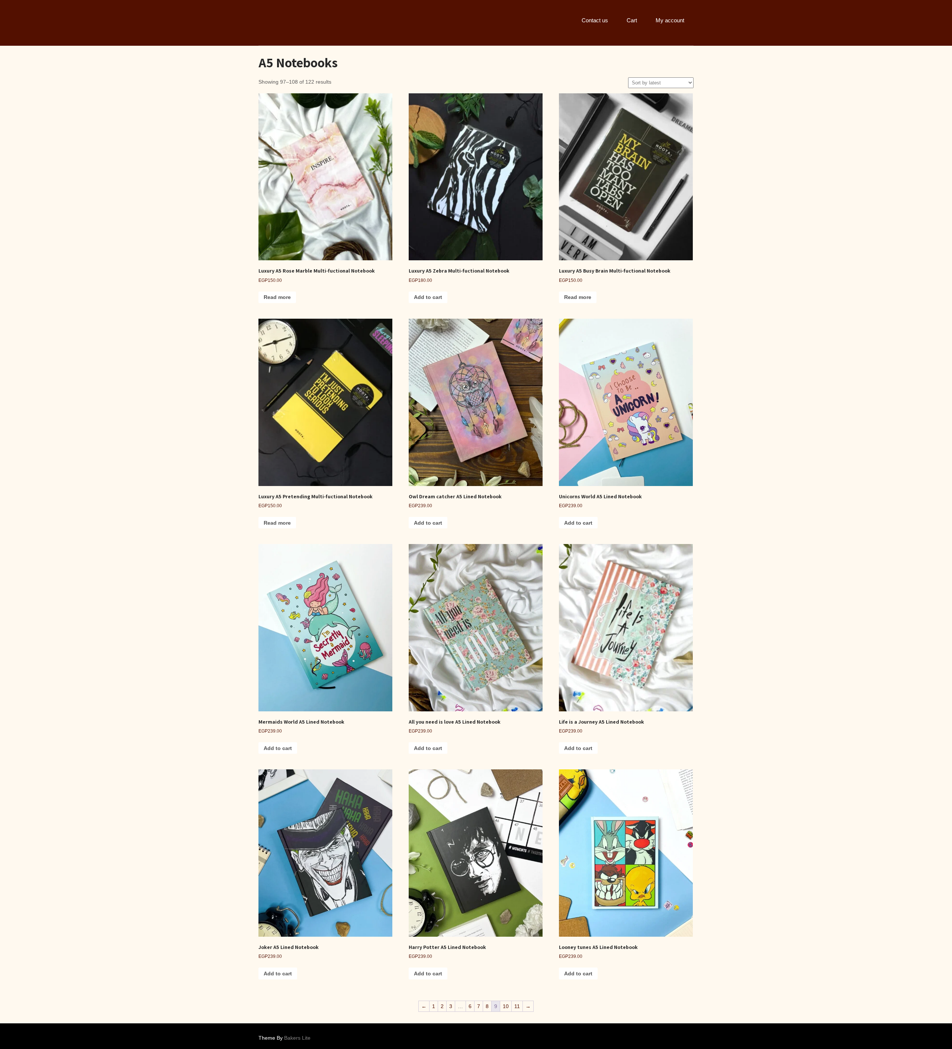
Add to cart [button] (428, 297)
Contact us (595, 20)
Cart (632, 20)
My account (670, 20)
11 (517, 1006)
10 (506, 1006)
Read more (277, 297)
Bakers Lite (297, 1038)
